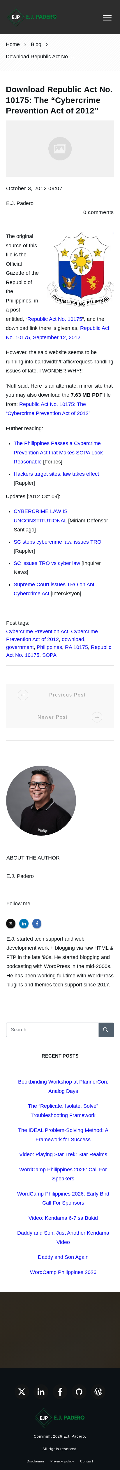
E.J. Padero (20, 876)
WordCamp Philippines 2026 (63, 1272)
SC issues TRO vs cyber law (47, 563)
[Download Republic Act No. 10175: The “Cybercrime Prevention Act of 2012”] (60, 148)
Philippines (49, 647)
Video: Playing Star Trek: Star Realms (63, 1154)
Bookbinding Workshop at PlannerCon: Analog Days (63, 1086)
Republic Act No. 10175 (54, 319)
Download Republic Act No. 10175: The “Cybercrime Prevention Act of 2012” (59, 100)
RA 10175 (76, 647)
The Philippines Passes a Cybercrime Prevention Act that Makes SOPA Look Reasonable (58, 452)
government (20, 647)
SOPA (49, 655)
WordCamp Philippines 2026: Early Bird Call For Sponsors (63, 1198)
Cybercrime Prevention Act (37, 631)
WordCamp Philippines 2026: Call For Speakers (63, 1174)
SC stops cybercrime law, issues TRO (57, 542)
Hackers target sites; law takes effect (56, 474)
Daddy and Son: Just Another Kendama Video (63, 1237)
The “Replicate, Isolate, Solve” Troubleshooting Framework (63, 1110)
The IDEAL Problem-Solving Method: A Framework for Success (63, 1134)
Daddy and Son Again (63, 1257)
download (73, 639)
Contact (86, 1461)
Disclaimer (36, 1461)
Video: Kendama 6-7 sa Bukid (63, 1218)
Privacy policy (62, 1461)
